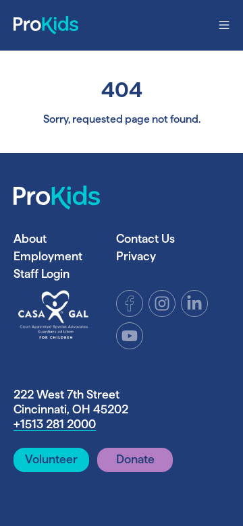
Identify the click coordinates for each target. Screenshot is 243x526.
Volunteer (51, 458)
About (30, 238)
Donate (135, 458)
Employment (48, 256)
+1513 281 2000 (55, 423)
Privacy (136, 256)
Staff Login (42, 273)
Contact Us (145, 238)
